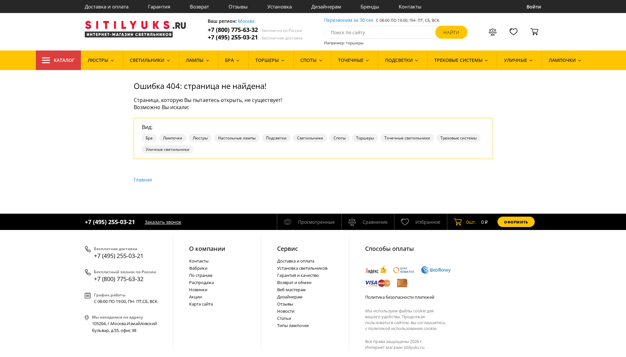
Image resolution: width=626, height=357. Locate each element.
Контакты (410, 6)
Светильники (310, 138)
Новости (285, 311)
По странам (201, 275)
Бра (149, 138)
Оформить (516, 222)
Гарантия (159, 6)
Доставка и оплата (106, 6)
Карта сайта (201, 304)
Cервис (287, 248)
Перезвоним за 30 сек (348, 20)
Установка (279, 6)
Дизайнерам (326, 6)
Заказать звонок (163, 222)
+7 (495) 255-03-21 (255, 37)
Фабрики (198, 268)
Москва (246, 21)
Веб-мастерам (291, 290)
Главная (143, 180)
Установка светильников (302, 268)
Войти (534, 7)
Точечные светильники (407, 138)
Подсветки (276, 138)
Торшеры (365, 138)
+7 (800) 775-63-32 (255, 30)
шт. (471, 222)
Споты (340, 138)
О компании (207, 248)
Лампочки (172, 138)
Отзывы (238, 6)
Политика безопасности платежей (399, 297)
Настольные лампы (237, 138)
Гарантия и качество (298, 275)
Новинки (198, 290)
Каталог (64, 60)
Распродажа (201, 282)
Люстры (200, 138)
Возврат (199, 6)
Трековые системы (458, 138)
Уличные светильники (167, 149)
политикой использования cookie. (402, 328)
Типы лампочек (293, 325)
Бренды (370, 6)
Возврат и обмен (294, 282)
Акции (195, 297)
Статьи (284, 318)
